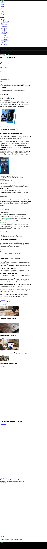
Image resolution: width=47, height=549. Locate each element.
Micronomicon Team (3, 304)
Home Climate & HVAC (4, 28)
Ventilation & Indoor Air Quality (5, 41)
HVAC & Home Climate (4, 30)
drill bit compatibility (11, 237)
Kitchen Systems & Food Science (5, 32)
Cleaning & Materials (4, 20)
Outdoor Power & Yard (4, 36)
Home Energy (3, 3)
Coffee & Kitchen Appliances (5, 22)
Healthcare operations (4, 27)
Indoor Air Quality (3, 31)
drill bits (2, 75)
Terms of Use (3, 6)
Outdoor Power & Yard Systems (5, 37)
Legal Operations (3, 33)
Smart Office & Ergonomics (4, 40)
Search (7, 54)
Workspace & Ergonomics (4, 45)
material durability (10, 147)
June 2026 (2, 11)
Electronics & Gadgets (4, 25)
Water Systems (3, 2)
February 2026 (3, 14)
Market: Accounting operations (5, 34)
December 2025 (3, 15)
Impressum (2, 545)
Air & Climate (3, 19)
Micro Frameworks (3, 4)
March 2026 (3, 13)
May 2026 (2, 12)
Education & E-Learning (4, 24)
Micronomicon (2, 0)
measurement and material (6, 218)
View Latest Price (2, 130)
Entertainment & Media (4, 26)
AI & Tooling (3, 18)
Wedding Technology (4, 44)
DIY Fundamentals (3, 23)
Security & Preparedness (4, 39)
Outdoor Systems (3, 38)
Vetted (2, 1)
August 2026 (3, 10)
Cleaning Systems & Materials (5, 21)
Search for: (1, 53)
